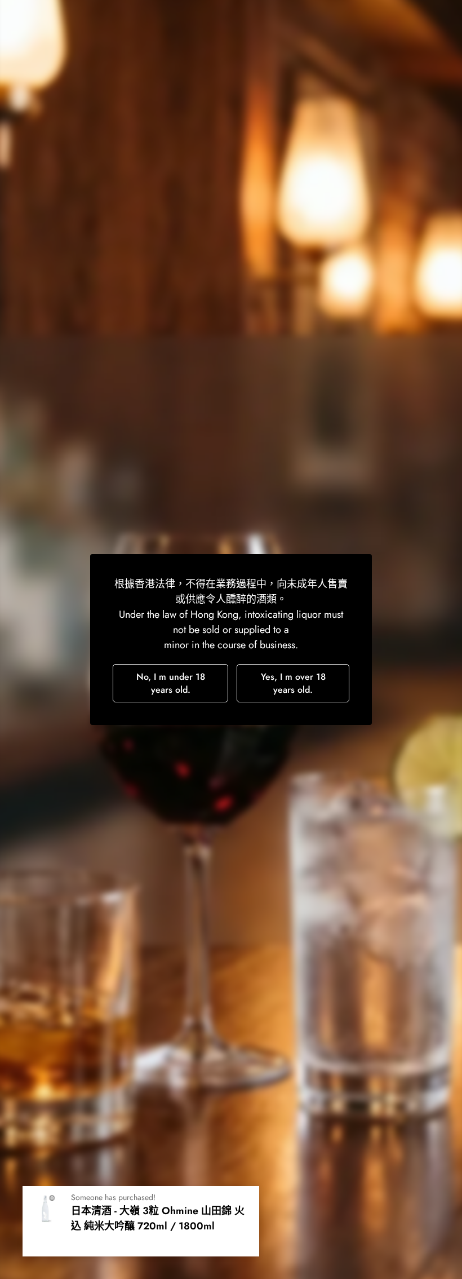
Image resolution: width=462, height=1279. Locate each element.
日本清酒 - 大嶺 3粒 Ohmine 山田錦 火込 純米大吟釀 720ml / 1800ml (158, 1218)
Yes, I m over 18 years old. (293, 683)
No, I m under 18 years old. (170, 683)
